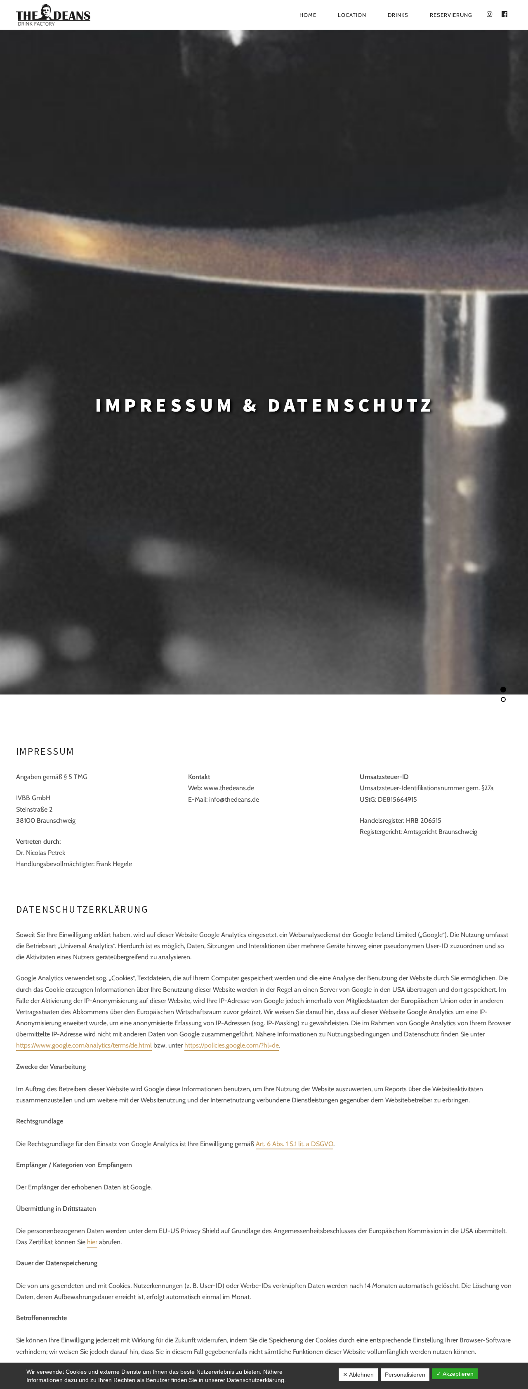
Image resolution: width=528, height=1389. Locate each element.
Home (307, 15)
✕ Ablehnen (358, 1374)
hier (92, 1242)
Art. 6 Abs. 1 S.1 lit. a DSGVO (294, 1144)
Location (352, 15)
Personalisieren (405, 1374)
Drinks (398, 15)
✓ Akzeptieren (455, 1373)
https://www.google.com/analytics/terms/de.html (84, 1045)
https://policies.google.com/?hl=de (231, 1045)
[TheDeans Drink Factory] (78, 15)
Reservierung (451, 15)
